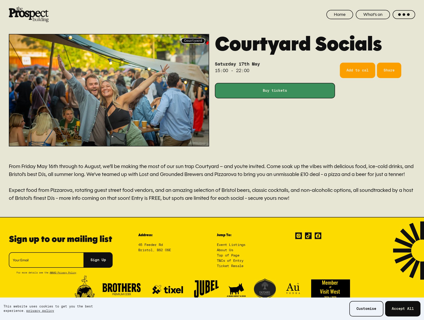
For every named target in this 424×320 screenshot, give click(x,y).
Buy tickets (275, 90)
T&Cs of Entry (230, 260)
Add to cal (357, 70)
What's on (372, 14)
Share (389, 70)
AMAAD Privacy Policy (63, 273)
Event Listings (231, 245)
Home (340, 14)
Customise (366, 309)
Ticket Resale (230, 266)
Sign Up (98, 260)
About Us (225, 250)
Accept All (403, 309)
